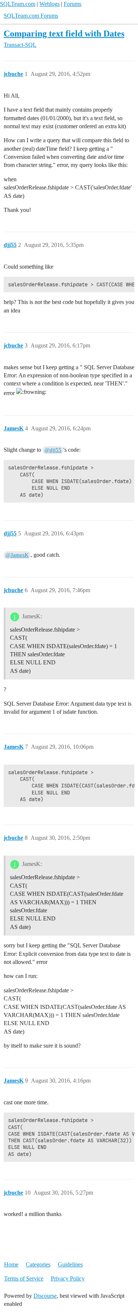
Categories (38, 1264)
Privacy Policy (68, 1278)
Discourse (45, 1296)
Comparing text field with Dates (64, 33)
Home (11, 1264)
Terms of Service (23, 1278)
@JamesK (17, 555)
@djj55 (53, 450)
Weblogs (49, 4)
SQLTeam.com (17, 4)
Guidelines (70, 1264)
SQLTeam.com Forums (31, 16)
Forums (72, 4)
